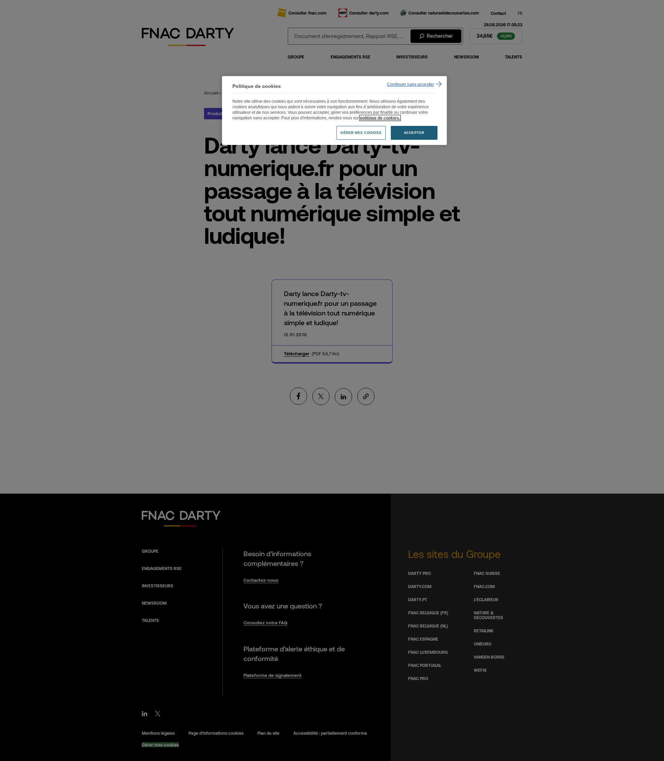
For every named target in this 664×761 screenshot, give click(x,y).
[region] (334, 110)
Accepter (414, 133)
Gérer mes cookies (361, 133)
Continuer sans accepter (410, 84)
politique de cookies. (380, 118)
